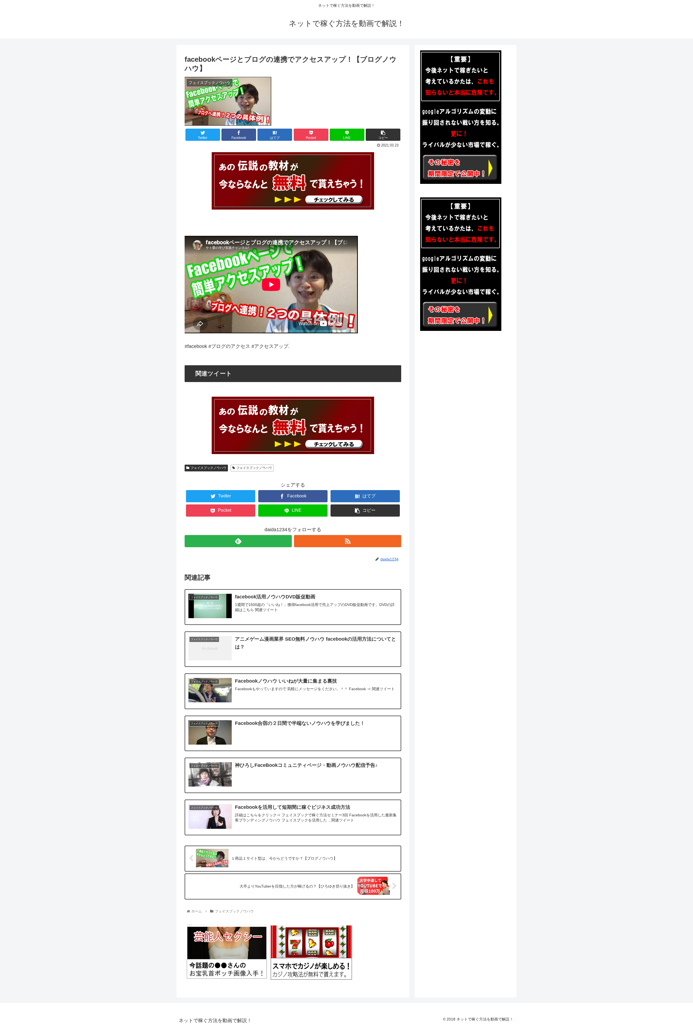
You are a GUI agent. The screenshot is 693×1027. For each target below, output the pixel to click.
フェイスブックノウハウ (208, 468)
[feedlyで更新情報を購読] (238, 541)
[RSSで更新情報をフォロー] (347, 541)
